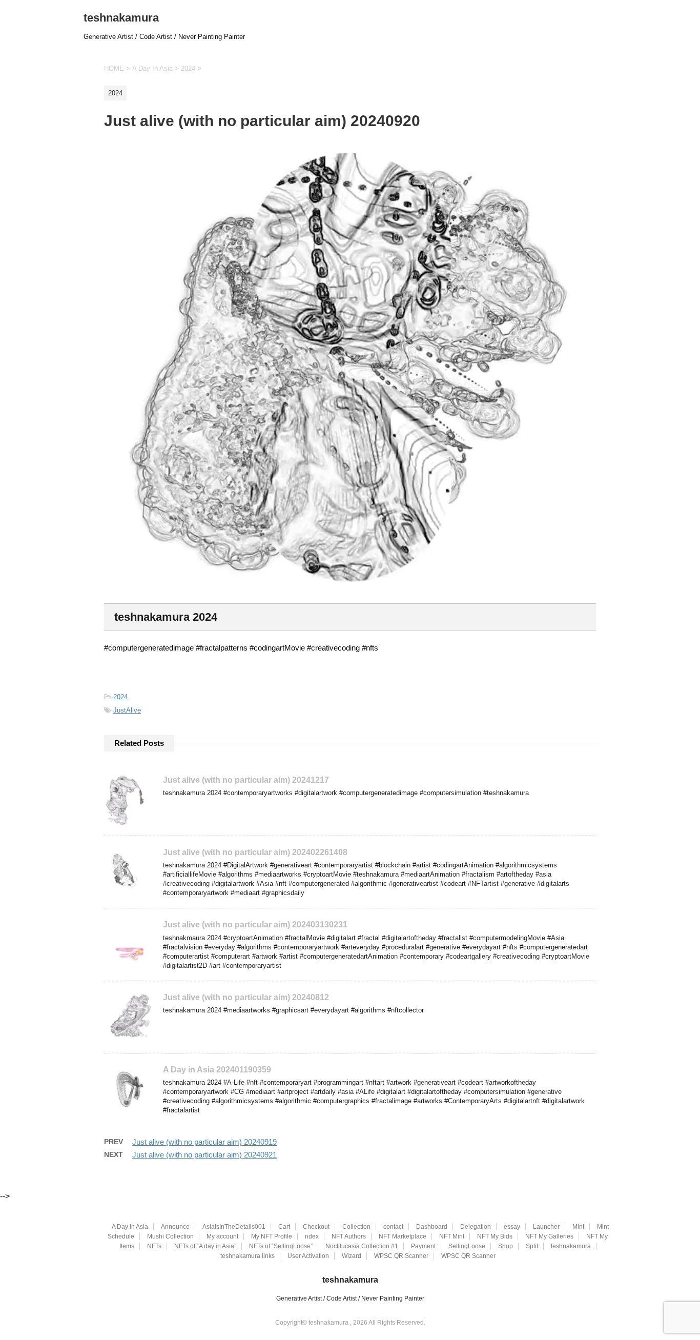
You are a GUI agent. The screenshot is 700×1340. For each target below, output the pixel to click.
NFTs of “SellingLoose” (281, 1246)
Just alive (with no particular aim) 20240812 (246, 997)
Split (532, 1246)
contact (393, 1226)
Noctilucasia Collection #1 (361, 1246)
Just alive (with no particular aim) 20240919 (204, 1142)
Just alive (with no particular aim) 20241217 (246, 780)
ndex (312, 1236)
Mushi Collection (170, 1236)
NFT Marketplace (402, 1236)
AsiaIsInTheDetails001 (233, 1226)
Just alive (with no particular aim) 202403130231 (255, 924)
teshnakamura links (247, 1256)
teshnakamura (121, 17)
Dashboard (431, 1226)
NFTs (154, 1246)
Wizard (351, 1256)
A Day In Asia (130, 1226)
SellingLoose (466, 1246)
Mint (578, 1226)
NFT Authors (349, 1236)
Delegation (475, 1226)
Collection (356, 1226)
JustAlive (127, 710)
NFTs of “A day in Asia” (205, 1246)
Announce (175, 1226)
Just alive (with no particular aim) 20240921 (204, 1154)
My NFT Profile (271, 1236)
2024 (120, 697)
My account (222, 1236)
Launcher (546, 1226)
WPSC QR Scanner (401, 1256)
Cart (284, 1226)
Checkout (316, 1226)
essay (512, 1226)
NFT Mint (451, 1236)
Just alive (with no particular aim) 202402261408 (255, 852)
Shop (505, 1246)
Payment (423, 1246)
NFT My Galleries (549, 1236)
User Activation (308, 1256)
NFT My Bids (494, 1236)
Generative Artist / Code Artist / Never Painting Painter (350, 1298)
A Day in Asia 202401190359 (217, 1069)
